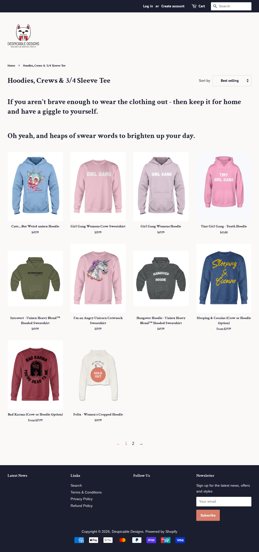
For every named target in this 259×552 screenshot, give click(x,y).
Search (76, 485)
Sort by (204, 80)
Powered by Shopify (161, 532)
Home (11, 65)
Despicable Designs (127, 532)
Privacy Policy (82, 499)
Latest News (17, 475)
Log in (148, 6)
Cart (202, 6)
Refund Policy (82, 506)
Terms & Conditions (86, 492)
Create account (172, 6)
